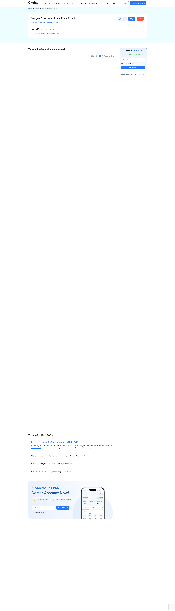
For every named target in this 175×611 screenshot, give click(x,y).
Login (125, 3)
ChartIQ (94, 56)
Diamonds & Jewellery (45, 22)
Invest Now (133, 68)
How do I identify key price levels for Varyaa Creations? (52, 464)
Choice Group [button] (83, 3)
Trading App (56, 3)
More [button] (106, 3)
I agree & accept (38, 512)
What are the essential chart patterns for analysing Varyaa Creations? (58, 456)
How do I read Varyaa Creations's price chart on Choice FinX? (54, 442)
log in (78, 446)
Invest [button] (46, 3)
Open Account (62, 508)
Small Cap (58, 22)
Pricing (65, 3)
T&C (43, 512)
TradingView (109, 56)
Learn (73, 3)
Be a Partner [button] (96, 3)
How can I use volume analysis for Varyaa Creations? (51, 472)
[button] (119, 19)
